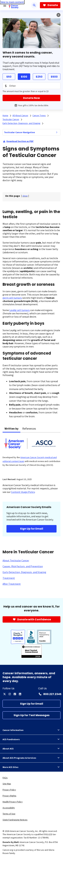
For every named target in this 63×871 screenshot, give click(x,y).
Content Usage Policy (23, 492)
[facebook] (15, 694)
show (25, 195)
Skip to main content (12, 2)
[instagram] (10, 694)
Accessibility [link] (9, 807)
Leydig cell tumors (19, 310)
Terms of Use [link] (9, 813)
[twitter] (4, 694)
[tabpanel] (31, 453)
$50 (8, 77)
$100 (24, 77)
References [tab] (29, 428)
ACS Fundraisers (11, 739)
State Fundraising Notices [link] (15, 819)
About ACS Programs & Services (19, 757)
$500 (54, 77)
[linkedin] (20, 694)
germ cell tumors (12, 297)
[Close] (58, 15)
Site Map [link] (7, 783)
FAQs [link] (5, 777)
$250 (39, 77)
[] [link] (25, 195)
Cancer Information (13, 730)
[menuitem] (56, 132)
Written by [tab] (11, 428)
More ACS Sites (10, 767)
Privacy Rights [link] (9, 795)
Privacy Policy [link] (9, 789)
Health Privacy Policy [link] (13, 801)
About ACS (8, 748)
